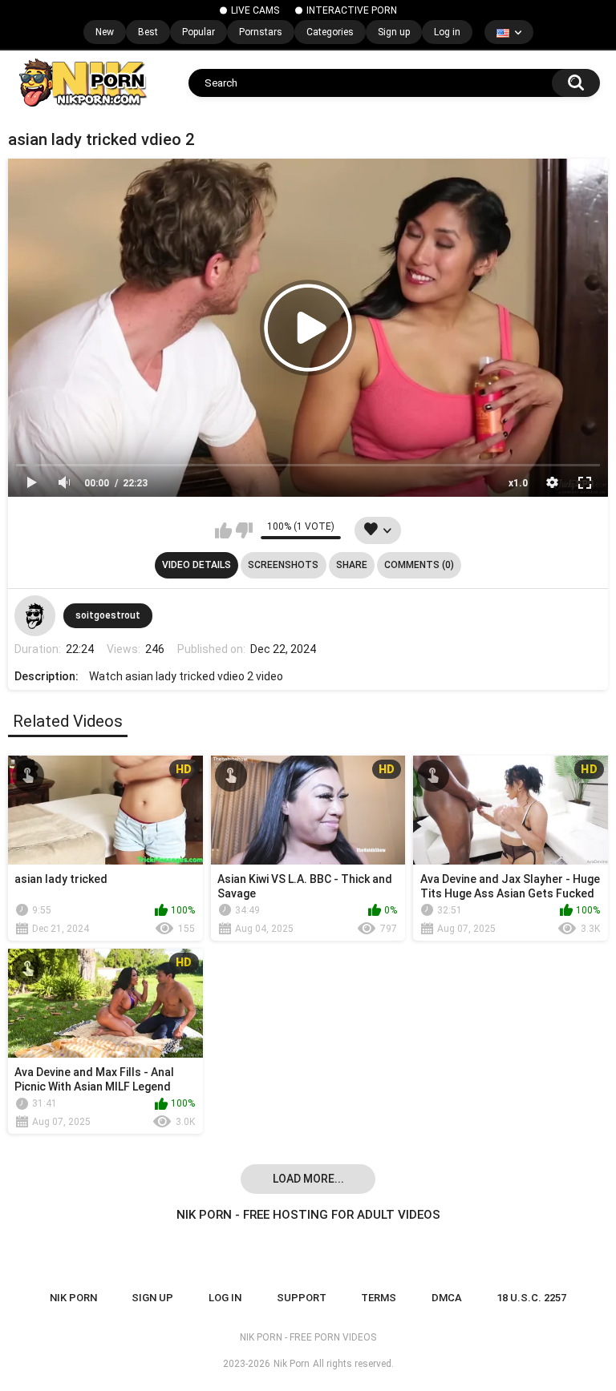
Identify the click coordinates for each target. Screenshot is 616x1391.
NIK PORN (73, 1298)
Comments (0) (419, 565)
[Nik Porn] (82, 82)
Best (148, 32)
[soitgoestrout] (34, 615)
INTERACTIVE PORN (351, 10)
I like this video (223, 530)
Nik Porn (292, 1363)
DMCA (447, 1298)
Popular (198, 32)
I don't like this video (244, 530)
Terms (378, 1298)
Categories (330, 32)
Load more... (308, 1178)
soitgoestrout (107, 615)
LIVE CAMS (255, 10)
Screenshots (283, 565)
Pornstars (260, 32)
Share (351, 565)
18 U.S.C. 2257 (531, 1298)
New (104, 32)
